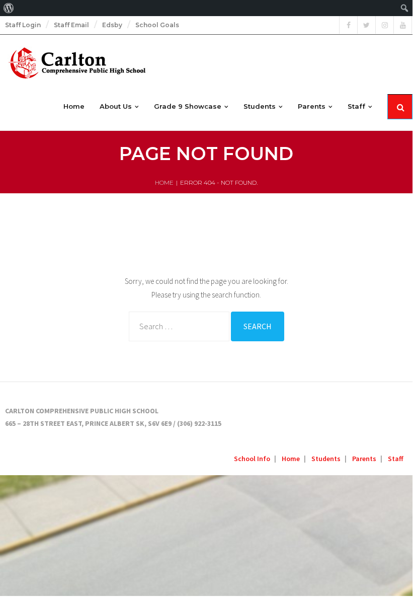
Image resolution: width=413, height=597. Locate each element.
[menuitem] (9, 8)
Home (164, 182)
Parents (364, 458)
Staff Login (23, 25)
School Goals (157, 25)
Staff (395, 458)
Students (326, 458)
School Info (252, 458)
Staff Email (71, 25)
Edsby (112, 25)
